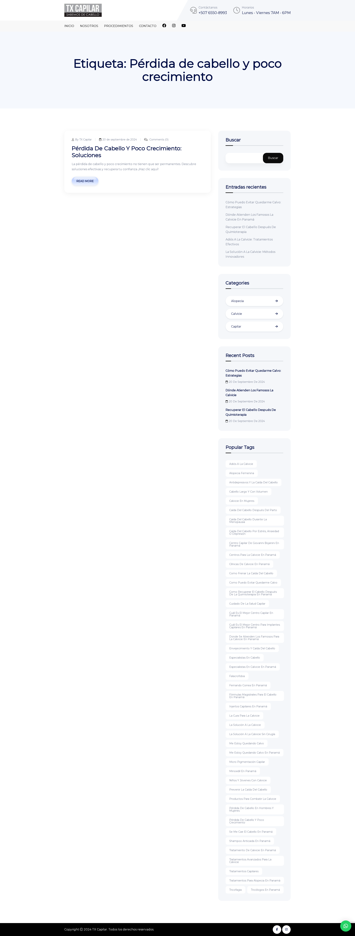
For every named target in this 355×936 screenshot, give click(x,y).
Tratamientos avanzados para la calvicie (250, 861)
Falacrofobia (237, 676)
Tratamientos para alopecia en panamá (254, 880)
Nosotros (89, 26)
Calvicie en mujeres (241, 501)
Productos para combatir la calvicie (252, 799)
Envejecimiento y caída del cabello (252, 648)
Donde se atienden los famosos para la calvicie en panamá (254, 638)
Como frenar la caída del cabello (251, 573)
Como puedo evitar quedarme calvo (253, 582)
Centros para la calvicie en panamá (252, 555)
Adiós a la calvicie (241, 464)
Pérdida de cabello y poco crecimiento (246, 821)
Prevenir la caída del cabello (248, 789)
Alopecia (237, 301)
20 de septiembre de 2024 (119, 139)
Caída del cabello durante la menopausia (248, 521)
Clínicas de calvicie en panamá (249, 564)
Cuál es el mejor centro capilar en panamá (251, 614)
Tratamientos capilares (243, 871)
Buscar (233, 140)
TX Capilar (99, 929)
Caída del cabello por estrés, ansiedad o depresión (254, 532)
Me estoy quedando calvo (246, 743)
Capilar (236, 326)
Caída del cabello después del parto (253, 510)
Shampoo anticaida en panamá (249, 841)
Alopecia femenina (241, 473)
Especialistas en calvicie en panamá (252, 667)
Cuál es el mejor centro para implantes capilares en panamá (254, 626)
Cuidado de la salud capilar (247, 603)
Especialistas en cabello (244, 657)
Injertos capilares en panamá (248, 706)
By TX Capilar (83, 139)
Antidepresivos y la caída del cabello (253, 482)
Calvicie (236, 314)
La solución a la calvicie (245, 725)
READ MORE (85, 181)
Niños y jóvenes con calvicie (248, 780)
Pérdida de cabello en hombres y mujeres (251, 809)
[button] (345, 926)
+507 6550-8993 (213, 13)
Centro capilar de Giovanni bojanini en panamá (254, 544)
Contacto (147, 26)
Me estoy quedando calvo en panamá (254, 752)
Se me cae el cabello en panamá (251, 831)
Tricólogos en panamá (265, 889)
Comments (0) (158, 139)
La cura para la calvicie (244, 715)
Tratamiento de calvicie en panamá (252, 850)
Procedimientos (118, 26)
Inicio (69, 26)
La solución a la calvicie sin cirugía (252, 734)
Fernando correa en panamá (248, 685)
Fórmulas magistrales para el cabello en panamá (252, 696)
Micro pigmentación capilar (247, 762)
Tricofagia (235, 889)
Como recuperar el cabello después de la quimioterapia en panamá (253, 593)
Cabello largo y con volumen (248, 491)
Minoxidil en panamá (242, 771)
